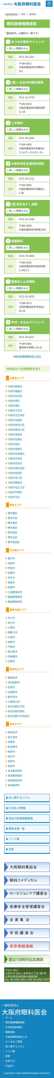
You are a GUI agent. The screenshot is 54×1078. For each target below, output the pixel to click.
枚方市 (11, 623)
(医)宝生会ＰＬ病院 (24, 204)
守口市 (11, 618)
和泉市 (11, 751)
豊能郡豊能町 (15, 597)
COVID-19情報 (17, 808)
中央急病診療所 (13, 1027)
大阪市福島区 (15, 391)
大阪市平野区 (15, 492)
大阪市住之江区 (16, 487)
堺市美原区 (14, 542)
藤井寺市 (12, 697)
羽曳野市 (12, 692)
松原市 (11, 687)
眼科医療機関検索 (15, 1022)
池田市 (11, 563)
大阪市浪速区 (15, 420)
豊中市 (11, 558)
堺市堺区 (12, 513)
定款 (11, 849)
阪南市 (11, 766)
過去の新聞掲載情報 (21, 818)
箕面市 (11, 582)
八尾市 (11, 627)
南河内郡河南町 (16, 711)
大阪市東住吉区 (16, 468)
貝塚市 (11, 742)
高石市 (11, 756)
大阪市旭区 (14, 444)
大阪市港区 (14, 405)
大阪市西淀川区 (16, 425)
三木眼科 (17, 122)
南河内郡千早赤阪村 (18, 716)
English (9, 1065)
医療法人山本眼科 (23, 281)
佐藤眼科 (17, 241)
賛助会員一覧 (17, 828)
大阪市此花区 (15, 396)
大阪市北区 (14, 497)
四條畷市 (12, 656)
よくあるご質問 (13, 1041)
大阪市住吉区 (15, 463)
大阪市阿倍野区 (16, 454)
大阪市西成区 (15, 473)
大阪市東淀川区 (16, 429)
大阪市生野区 (15, 439)
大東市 (11, 637)
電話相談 (10, 1032)
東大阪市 (12, 651)
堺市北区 (12, 537)
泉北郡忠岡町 (15, 771)
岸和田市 (12, 732)
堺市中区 (12, 518)
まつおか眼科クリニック (27, 41)
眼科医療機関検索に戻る (28, 356)
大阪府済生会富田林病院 (27, 163)
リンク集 (14, 839)
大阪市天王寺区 (16, 415)
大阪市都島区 (15, 386)
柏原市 (11, 642)
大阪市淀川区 (15, 478)
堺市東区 (12, 523)
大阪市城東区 (15, 449)
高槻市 (11, 573)
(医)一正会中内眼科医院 (27, 82)
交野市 (11, 661)
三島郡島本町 (15, 592)
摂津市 (11, 587)
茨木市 (11, 577)
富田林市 (12, 677)
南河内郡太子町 (16, 706)
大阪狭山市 (14, 701)
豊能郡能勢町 (15, 601)
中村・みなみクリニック (27, 322)
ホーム (9, 1017)
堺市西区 (12, 528)
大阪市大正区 (15, 410)
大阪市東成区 (15, 434)
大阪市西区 (14, 401)
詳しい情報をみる (18, 48)
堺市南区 (12, 532)
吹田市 (11, 568)
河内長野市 (14, 682)
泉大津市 (12, 737)
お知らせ (10, 1061)
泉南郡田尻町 (15, 780)
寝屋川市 (12, 632)
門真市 (11, 647)
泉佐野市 (12, 747)
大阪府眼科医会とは (16, 1037)
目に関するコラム (19, 797)
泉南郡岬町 (14, 785)
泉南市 (11, 761)
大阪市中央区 (15, 458)
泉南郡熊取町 (15, 775)
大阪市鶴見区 (15, 482)
